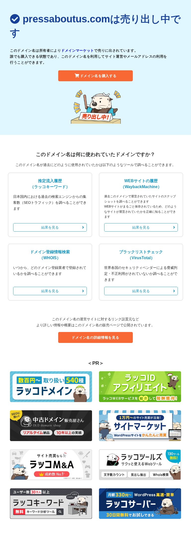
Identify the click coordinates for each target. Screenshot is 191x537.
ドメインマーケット (77, 50)
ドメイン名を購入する (98, 76)
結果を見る (50, 227)
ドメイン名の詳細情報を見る (95, 337)
